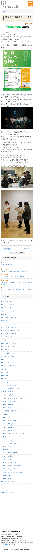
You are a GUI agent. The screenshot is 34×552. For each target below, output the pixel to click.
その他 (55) (5, 378)
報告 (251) (5, 375)
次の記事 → (28, 249)
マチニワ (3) (5, 359)
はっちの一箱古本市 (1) (10, 385)
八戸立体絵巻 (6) (8, 391)
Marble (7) (7, 414)
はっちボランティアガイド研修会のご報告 (12, 277)
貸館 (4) (4, 314)
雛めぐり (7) (7, 478)
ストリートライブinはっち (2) (10, 333)
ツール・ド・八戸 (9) (10, 440)
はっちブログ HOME (17, 252)
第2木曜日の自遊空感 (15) (11, 411)
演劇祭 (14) (7, 475)
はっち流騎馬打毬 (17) (10, 462)
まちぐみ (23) (7, 395)
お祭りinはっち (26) (9, 430)
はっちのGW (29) (8, 424)
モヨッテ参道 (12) (9, 417)
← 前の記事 (6, 249)
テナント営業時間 (21, 540)
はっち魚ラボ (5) (8, 407)
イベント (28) (5, 382)
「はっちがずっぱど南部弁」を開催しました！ (14, 271)
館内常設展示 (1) (6, 308)
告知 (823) (5, 372)
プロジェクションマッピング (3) (13, 398)
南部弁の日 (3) (6, 321)
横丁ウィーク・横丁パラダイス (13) (14, 433)
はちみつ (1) (5, 353)
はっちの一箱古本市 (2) (8, 356)
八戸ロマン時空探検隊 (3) (9, 366)
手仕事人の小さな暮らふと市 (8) (13, 472)
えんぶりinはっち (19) (10, 469)
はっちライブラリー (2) (8, 337)
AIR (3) (4, 340)
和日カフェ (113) (8, 404)
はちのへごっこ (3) (9, 449)
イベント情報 (10, 544)
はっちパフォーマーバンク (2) (10, 330)
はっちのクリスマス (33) (10, 452)
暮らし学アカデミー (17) (9, 343)
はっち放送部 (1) (6, 301)
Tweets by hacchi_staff (7, 492)
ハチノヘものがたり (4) (10, 443)
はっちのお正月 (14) (9, 456)
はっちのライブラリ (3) (12, 388)
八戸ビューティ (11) (9, 436)
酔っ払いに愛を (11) (7, 362)
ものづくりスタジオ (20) (9, 481)
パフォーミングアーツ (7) (9, 317)
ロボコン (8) (7, 459)
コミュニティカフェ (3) (8, 324)
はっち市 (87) (7, 446)
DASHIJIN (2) (5, 350)
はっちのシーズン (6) (8, 346)
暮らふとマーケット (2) (8, 311)
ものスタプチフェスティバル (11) (13, 420)
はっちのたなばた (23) (10, 427)
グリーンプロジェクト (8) (9, 327)
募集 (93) (4, 369)
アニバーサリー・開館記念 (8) (12, 465)
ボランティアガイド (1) (8, 304)
